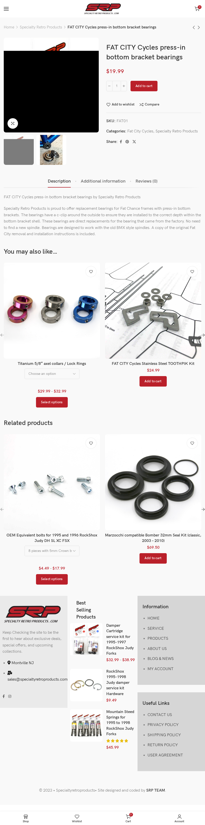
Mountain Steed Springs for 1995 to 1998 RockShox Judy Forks (120, 723)
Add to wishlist (123, 104)
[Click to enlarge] (13, 123)
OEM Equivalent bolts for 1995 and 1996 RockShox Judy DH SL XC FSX (51, 538)
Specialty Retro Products (41, 27)
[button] (153, 381)
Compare (152, 104)
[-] (109, 86)
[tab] (59, 181)
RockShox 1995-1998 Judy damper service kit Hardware (118, 682)
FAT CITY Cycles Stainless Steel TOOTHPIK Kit (153, 363)
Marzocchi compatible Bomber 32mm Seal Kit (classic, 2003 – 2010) (153, 538)
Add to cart (144, 86)
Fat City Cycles (140, 131)
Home (9, 27)
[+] (124, 86)
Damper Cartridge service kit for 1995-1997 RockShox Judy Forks (120, 639)
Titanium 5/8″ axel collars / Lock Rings (52, 363)
